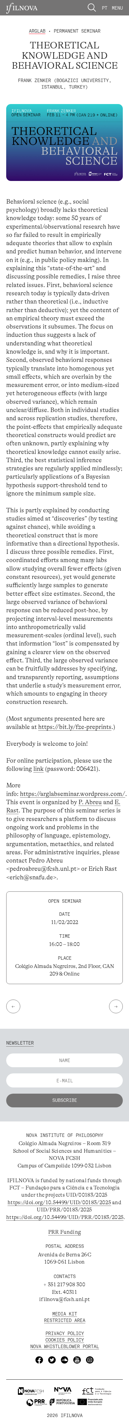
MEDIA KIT (64, 1313)
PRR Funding (64, 1232)
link (38, 768)
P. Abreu (90, 802)
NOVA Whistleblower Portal (64, 1346)
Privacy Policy (64, 1333)
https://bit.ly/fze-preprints (74, 726)
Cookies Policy (64, 1340)
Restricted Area (64, 1320)
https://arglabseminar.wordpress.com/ (72, 793)
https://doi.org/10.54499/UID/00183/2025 (59, 1202)
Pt (104, 8)
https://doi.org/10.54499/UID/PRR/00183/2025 (64, 1217)
